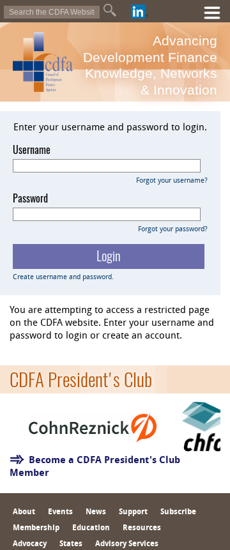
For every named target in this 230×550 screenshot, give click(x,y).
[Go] (109, 10)
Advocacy (30, 544)
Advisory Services (126, 544)
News (96, 512)
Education (91, 528)
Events (60, 512)
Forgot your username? (172, 181)
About (24, 512)
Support (133, 512)
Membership (36, 528)
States (70, 544)
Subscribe (178, 512)
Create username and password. (63, 277)
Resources (142, 528)
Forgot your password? (173, 229)
